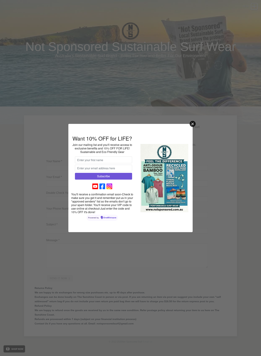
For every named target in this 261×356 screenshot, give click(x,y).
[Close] (193, 124)
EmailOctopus (110, 218)
